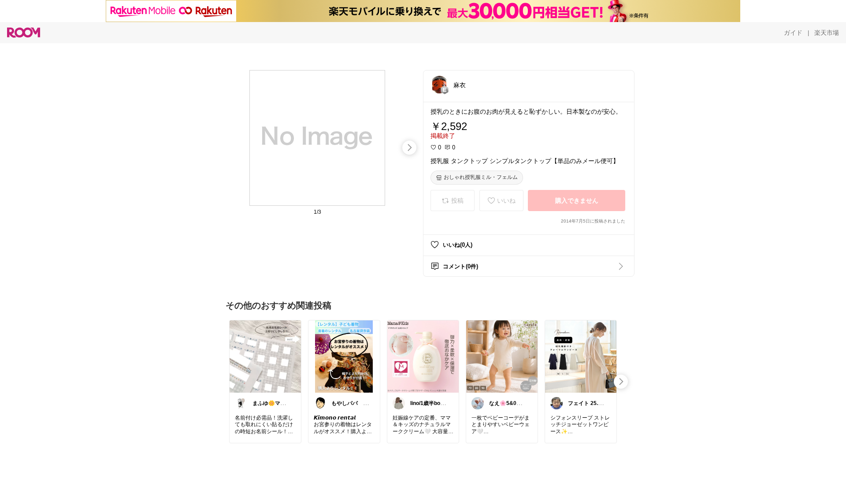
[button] (439, 84)
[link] (265, 356)
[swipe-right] (409, 148)
